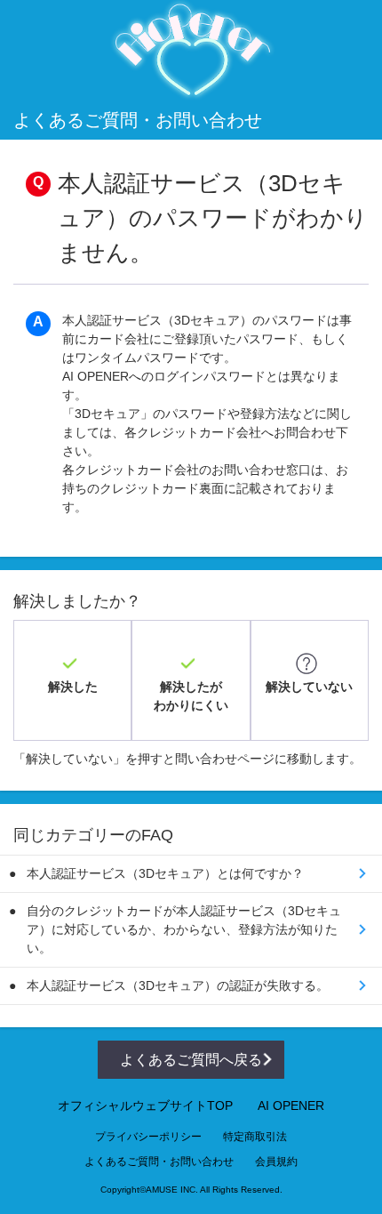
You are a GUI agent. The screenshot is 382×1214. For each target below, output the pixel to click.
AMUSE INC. (172, 1189)
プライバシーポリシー (148, 1136)
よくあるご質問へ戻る (191, 1059)
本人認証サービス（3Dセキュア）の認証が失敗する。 (178, 985)
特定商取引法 (255, 1136)
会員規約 (276, 1161)
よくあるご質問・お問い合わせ (159, 1161)
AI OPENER (291, 1105)
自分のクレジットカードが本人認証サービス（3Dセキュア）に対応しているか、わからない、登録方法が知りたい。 (184, 929)
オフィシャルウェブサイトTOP (145, 1105)
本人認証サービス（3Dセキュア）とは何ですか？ (165, 873)
